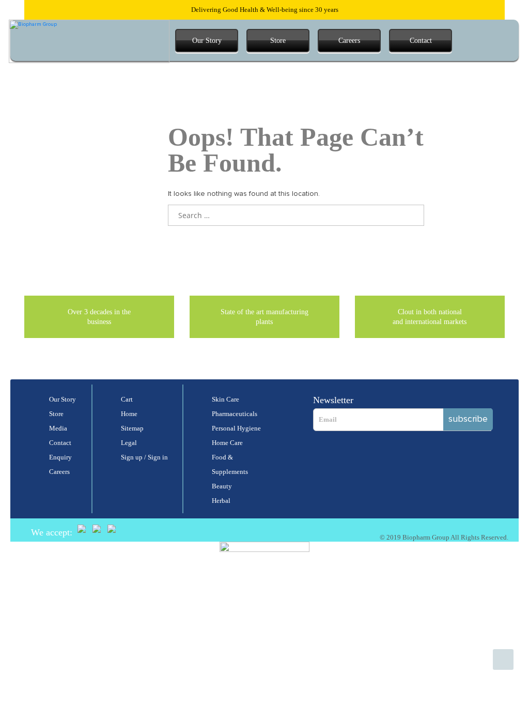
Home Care (227, 443)
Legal (129, 443)
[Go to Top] (503, 659)
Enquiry (60, 457)
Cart (127, 399)
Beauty (222, 486)
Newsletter (333, 400)
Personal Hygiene (236, 428)
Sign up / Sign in (144, 457)
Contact (421, 40)
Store (278, 40)
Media (58, 428)
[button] (469, 40)
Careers (349, 40)
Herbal (221, 500)
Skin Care (225, 399)
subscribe (468, 419)
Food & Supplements (230, 464)
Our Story (207, 40)
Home (129, 414)
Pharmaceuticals (234, 414)
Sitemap (132, 428)
